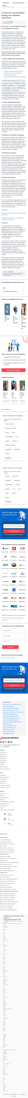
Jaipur (7, 493)
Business (2, 764)
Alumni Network (3, 805)
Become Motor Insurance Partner (7, 895)
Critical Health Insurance (5, 864)
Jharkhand (8, 449)
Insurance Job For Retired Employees (8, 910)
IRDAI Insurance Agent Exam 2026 (7, 903)
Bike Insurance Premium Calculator (23, 322)
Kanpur (7, 497)
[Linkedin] (8, 742)
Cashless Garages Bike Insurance (10, 720)
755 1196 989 (6, 746)
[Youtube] (3, 742)
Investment (2, 762)
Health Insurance (4, 756)
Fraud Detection (3, 779)
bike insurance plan (7, 47)
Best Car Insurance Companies (7, 852)
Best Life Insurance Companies (7, 883)
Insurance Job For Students (6, 908)
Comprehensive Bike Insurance (10, 714)
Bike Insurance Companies (9, 712)
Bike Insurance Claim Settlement (10, 710)
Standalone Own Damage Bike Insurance (12, 722)
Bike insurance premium (9, 155)
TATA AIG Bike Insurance (8, 729)
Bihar (13, 432)
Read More (8, 275)
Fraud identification (4, 797)
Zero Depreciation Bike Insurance (10, 716)
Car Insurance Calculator (6, 841)
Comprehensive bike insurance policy (15, 77)
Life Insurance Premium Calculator (8, 889)
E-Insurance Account (5, 787)
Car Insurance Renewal (5, 839)
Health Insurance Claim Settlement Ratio (9, 862)
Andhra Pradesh (9, 424)
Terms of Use (3, 783)
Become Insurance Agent (8, 658)
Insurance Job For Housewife (6, 906)
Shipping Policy (3, 781)
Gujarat (7, 441)
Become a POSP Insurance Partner (7, 893)
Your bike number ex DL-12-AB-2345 (13, 526)
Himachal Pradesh (10, 445)
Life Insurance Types (4, 877)
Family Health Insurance (5, 868)
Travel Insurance (4, 766)
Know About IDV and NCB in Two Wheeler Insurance (14, 214)
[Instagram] (6, 742)
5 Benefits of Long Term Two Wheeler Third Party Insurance (13, 218)
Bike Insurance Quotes (16, 704)
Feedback (2, 795)
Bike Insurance (7, 319)
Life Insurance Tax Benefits (6, 887)
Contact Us (2, 793)
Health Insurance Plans (5, 856)
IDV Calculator (3, 846)
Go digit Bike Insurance (8, 733)
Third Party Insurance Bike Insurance (11, 718)
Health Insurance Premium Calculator (8, 866)
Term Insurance (3, 760)
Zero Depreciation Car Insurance (7, 844)
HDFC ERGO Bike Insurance (9, 731)
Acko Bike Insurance (7, 724)
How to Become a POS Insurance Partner (9, 901)
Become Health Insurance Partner (7, 897)
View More (8, 458)
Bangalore (8, 480)
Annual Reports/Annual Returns (7, 801)
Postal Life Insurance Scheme (6, 875)
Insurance (6, 3)
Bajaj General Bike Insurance (9, 727)
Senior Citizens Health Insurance (7, 870)
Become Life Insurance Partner (7, 899)
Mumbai (7, 476)
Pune (19, 489)
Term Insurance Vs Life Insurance (7, 881)
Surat (13, 489)
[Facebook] (1, 742)
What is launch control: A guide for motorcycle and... (22, 394)
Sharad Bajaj (10, 21)
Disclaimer (2, 799)
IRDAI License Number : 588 (12, 919)
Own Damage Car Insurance (6, 848)
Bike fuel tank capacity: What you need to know (13, 394)
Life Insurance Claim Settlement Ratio (8, 879)
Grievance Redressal (4, 777)
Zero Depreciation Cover (10, 291)
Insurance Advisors (18, 3)
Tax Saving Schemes (5, 769)
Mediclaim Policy (4, 860)
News (4, 5)
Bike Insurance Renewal (8, 706)
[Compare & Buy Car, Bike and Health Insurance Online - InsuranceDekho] (9, 738)
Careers (2, 808)
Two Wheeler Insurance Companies (15, 615)
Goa (17, 436)
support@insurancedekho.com (12, 745)
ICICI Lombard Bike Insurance (9, 725)
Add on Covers (20, 712)
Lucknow (13, 493)
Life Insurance (3, 758)
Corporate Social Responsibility (7, 810)
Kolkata (7, 489)
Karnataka (17, 449)
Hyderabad (17, 480)
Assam (7, 432)
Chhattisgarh (9, 436)
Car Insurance (3, 752)
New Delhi (15, 476)
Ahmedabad (8, 484)
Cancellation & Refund (5, 785)
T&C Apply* (4, 517)
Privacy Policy (3, 775)
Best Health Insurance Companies (8, 858)
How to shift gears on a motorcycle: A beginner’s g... (5, 394)
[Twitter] (11, 742)
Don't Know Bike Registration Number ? (14, 534)
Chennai (17, 484)
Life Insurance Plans (4, 885)
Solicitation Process (4, 803)
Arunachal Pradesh (10, 428)
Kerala (7, 453)
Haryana (14, 441)
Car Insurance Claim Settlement (7, 850)
